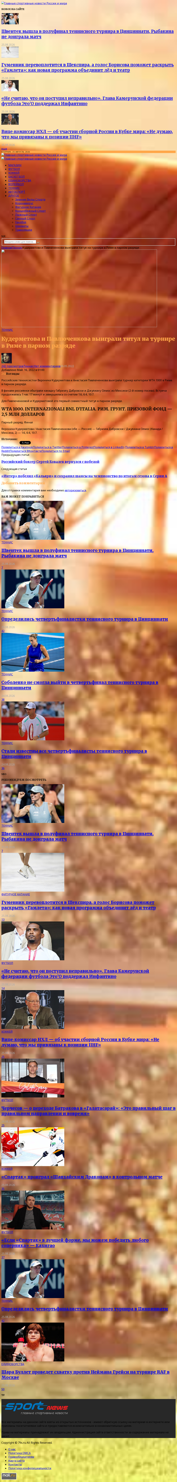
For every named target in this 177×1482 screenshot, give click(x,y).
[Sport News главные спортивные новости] (36, 1415)
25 (2, 1057)
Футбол (14, 169)
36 (2, 768)
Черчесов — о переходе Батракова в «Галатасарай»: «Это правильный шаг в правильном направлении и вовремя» (88, 1111)
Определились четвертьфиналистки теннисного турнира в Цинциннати (84, 619)
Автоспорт (16, 192)
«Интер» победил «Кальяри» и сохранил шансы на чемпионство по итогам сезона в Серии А (84, 476)
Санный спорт (25, 218)
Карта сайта (16, 1461)
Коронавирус (24, 203)
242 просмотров (12, 366)
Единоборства (19, 180)
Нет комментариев (47, 366)
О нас (12, 1449)
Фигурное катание (28, 207)
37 (2, 1257)
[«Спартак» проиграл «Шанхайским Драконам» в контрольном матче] (32, 1165)
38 (2, 699)
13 (2, 919)
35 (2, 1189)
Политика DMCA (19, 1453)
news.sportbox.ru (30, 439)
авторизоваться (75, 490)
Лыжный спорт (26, 215)
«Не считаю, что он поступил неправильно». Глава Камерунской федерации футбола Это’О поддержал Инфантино (87, 101)
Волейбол (16, 184)
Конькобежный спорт (30, 211)
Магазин (14, 165)
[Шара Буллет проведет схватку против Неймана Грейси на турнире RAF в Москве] (32, 1360)
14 (2, 988)
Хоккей (14, 173)
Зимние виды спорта (30, 199)
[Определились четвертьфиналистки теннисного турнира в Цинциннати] (32, 607)
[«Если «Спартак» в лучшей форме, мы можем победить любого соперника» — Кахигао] (32, 1228)
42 (2, 631)
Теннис (14, 188)
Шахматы (22, 226)
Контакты (15, 1464)
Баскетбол (16, 177)
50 (2, 1389)
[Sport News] (34, 3)
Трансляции (23, 230)
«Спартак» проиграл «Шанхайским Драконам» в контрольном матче (81, 1177)
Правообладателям (21, 1457)
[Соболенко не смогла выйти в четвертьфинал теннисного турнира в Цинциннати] (32, 671)
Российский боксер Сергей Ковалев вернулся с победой (50, 462)
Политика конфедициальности (29, 1468)
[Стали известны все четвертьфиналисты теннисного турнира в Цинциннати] (32, 739)
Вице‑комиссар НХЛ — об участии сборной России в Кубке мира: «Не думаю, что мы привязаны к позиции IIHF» (80, 1042)
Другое (13, 196)
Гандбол (20, 222)
